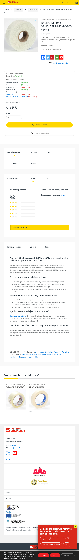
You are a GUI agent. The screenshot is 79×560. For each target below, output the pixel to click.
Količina (8, 113)
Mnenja (34, 152)
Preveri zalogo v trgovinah (16, 79)
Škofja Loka (9, 94)
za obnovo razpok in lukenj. (30, 357)
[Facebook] (43, 57)
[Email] (57, 57)
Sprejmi (43, 555)
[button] (35, 20)
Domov (6, 9)
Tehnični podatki (14, 152)
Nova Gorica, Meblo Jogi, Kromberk (17, 96)
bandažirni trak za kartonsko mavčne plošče (46, 354)
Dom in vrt (18, 9)
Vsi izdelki (68, 19)
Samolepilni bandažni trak (18, 316)
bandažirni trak (26, 354)
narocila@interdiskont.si (16, 448)
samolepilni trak (15, 357)
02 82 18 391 (12, 445)
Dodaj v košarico (41, 125)
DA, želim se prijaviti (51, 545)
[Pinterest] (52, 57)
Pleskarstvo (33, 9)
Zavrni (55, 555)
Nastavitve (25, 558)
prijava (63, 195)
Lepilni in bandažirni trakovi (49, 19)
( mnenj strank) (46, 34)
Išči (63, 2)
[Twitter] (48, 57)
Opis (47, 152)
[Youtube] (61, 57)
